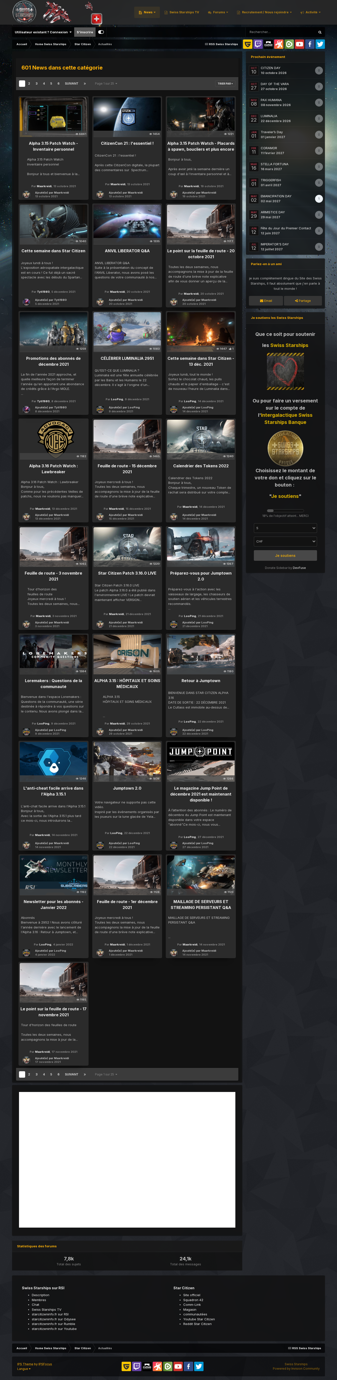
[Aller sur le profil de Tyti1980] (26, 302)
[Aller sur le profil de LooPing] (100, 409)
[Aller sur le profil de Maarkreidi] (26, 194)
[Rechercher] (320, 32)
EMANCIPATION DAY (276, 196)
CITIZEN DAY (271, 68)
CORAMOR (269, 148)
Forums (218, 12)
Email (267, 301)
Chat (35, 1305)
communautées (195, 1314)
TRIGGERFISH (271, 180)
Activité (311, 12)
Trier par (224, 83)
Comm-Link (192, 1305)
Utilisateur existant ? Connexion (42, 32)
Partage (304, 301)
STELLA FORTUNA (274, 164)
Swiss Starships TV (184, 12)
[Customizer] (101, 32)
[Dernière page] (84, 83)
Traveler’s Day (272, 132)
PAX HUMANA (271, 100)
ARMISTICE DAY (273, 212)
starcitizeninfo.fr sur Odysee (54, 1319)
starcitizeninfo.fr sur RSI (50, 1314)
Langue (23, 1369)
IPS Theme (25, 1364)
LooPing (117, 399)
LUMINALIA (269, 116)
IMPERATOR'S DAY (275, 244)
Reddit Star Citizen (197, 1324)
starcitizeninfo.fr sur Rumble (53, 1324)
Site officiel (191, 1295)
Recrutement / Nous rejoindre (265, 12)
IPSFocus (45, 1364)
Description (40, 1295)
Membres (39, 1300)
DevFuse (299, 568)
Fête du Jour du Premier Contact (286, 228)
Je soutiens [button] (285, 555)
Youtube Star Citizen (199, 1319)
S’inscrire (85, 32)
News (147, 12)
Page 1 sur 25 (105, 83)
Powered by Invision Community (296, 1368)
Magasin (189, 1309)
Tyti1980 (43, 291)
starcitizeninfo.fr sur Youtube (54, 1329)
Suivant (71, 83)
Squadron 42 (193, 1300)
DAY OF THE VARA (275, 84)
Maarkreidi (44, 186)
